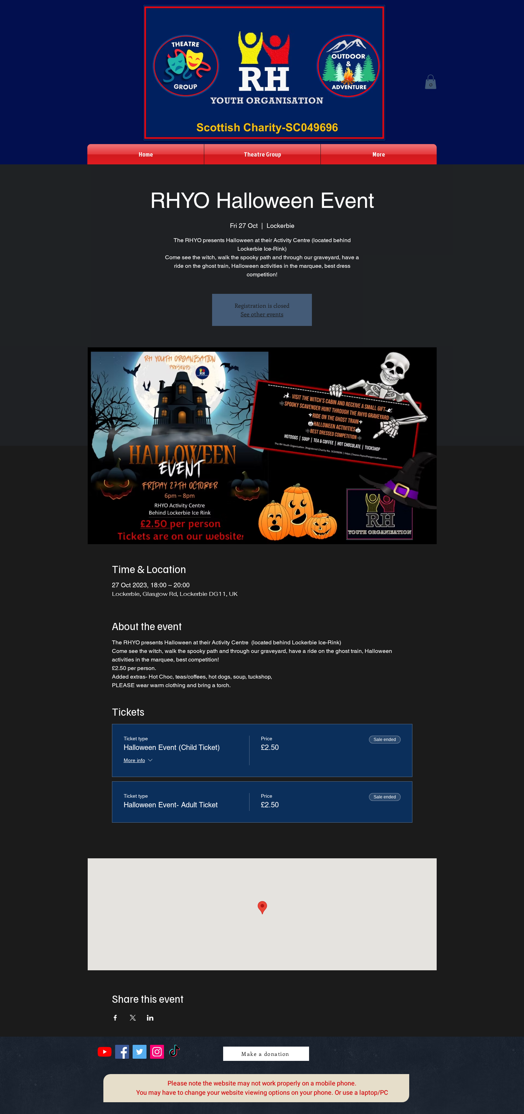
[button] (431, 82)
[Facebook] (122, 1052)
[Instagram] (157, 1052)
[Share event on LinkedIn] (150, 1018)
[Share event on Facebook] (115, 1018)
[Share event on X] (132, 1018)
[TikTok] (174, 1052)
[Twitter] (140, 1052)
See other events (262, 314)
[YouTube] (105, 1052)
